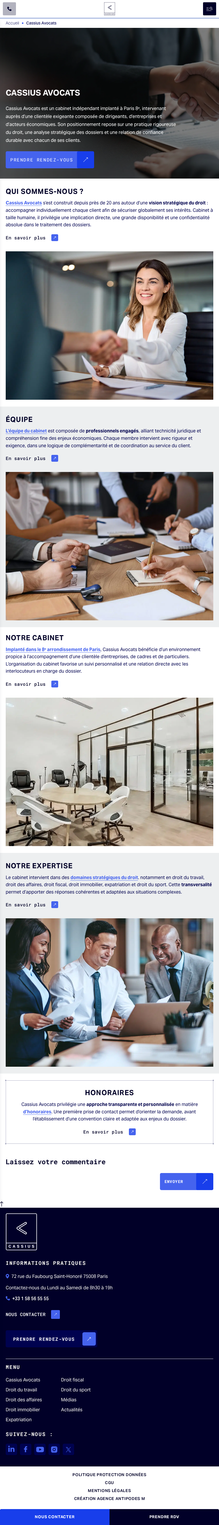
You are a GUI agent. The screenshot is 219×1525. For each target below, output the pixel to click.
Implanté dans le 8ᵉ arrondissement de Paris (53, 649)
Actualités (71, 1410)
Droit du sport (76, 1390)
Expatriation (19, 1420)
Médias (68, 1400)
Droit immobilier (23, 1410)
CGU (109, 1482)
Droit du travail (21, 1390)
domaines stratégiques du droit (104, 877)
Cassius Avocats (24, 203)
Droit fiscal (72, 1380)
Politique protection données (109, 1474)
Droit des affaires (24, 1400)
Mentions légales (109, 1490)
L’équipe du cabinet (26, 431)
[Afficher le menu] (209, 8)
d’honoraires (37, 1112)
